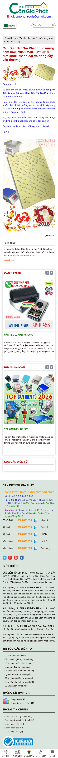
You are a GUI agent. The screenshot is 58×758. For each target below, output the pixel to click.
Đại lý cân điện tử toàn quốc (18, 674)
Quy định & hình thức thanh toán (20, 720)
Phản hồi (51, 235)
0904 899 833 (25, 534)
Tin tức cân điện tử (28, 38)
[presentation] (47, 273)
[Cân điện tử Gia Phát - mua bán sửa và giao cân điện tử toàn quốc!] (29, 8)
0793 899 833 (25, 548)
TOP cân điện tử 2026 (16, 429)
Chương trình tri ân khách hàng (19, 670)
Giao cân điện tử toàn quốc (17, 667)
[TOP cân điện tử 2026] (29, 399)
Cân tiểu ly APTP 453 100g (18, 335)
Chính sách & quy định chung (18, 716)
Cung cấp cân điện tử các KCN (19, 682)
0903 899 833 (25, 527)
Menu (11, 25)
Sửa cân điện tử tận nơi (16, 686)
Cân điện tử (10, 38)
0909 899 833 (25, 520)
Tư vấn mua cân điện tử (16, 655)
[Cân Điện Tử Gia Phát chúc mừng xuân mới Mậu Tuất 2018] (29, 185)
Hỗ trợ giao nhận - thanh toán (18, 663)
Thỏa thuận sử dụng (14, 731)
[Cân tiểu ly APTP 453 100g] (29, 304)
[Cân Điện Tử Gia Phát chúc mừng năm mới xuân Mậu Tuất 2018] (29, 72)
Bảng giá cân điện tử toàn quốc (19, 678)
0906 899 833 (25, 541)
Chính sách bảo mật (14, 728)
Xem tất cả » (9, 260)
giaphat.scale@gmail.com (33, 16)
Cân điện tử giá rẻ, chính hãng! (19, 659)
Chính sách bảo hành (14, 724)
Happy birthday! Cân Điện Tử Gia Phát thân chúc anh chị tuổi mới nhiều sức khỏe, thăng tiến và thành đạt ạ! (29, 252)
